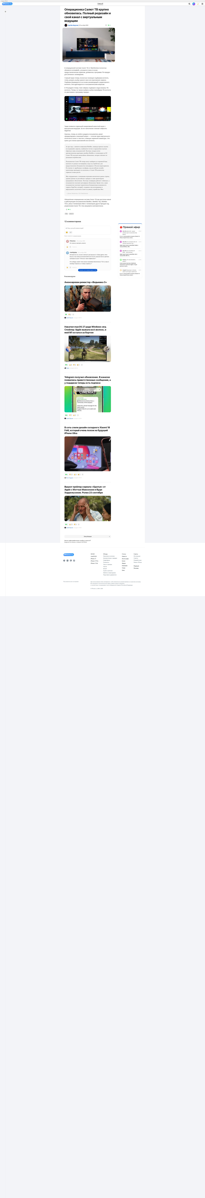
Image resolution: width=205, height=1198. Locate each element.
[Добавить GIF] (70, 232)
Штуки (105, 568)
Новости (71, 213)
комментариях (77, 236)
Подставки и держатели (109, 575)
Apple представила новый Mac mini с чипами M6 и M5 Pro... (128, 254)
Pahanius (73, 241)
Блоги (123, 561)
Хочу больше (88, 536)
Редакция (136, 566)
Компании (124, 565)
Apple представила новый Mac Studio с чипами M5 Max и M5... (129, 245)
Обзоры (105, 554)
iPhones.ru (94, 588)
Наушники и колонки (109, 556)
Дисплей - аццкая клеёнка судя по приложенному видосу (130, 232)
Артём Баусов (69, 317)
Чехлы (105, 566)
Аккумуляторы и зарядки (110, 558)
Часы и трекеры (107, 564)
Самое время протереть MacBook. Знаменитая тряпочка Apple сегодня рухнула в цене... (128, 264)
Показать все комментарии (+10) (87, 270)
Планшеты (106, 562)
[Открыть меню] (5, 11)
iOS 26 (92, 554)
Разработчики (137, 560)
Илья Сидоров (69, 478)
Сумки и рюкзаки (108, 570)
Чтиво (123, 568)
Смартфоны (106, 560)
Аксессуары (125, 558)
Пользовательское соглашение (70, 581)
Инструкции (137, 556)
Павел (67, 368)
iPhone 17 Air (94, 563)
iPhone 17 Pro (94, 561)
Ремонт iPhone (138, 562)
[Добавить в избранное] (106, 25)
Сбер (66, 213)
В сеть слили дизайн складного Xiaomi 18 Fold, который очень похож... (130, 237)
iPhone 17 (93, 558)
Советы (136, 554)
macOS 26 (93, 556)
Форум (124, 563)
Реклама (136, 568)
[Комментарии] (65, 314)
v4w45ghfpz (73, 252)
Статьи (124, 554)
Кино (123, 570)
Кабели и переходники (109, 573)
